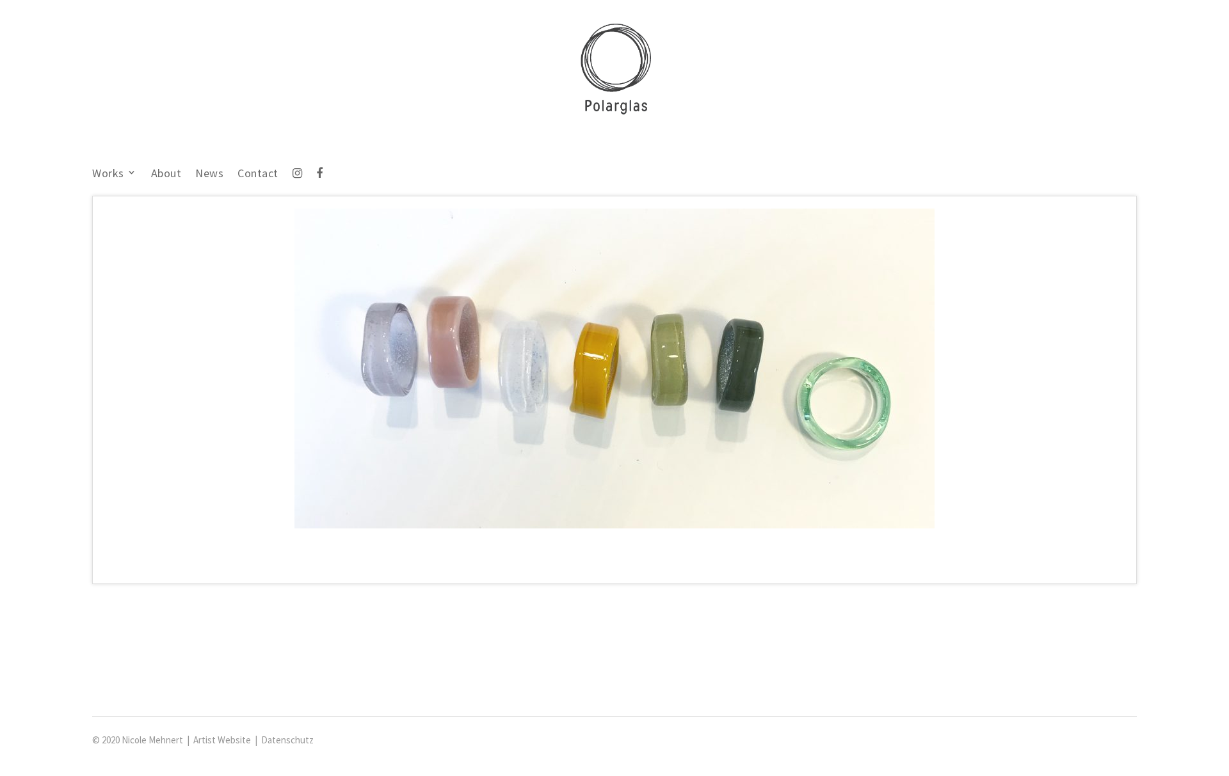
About (166, 174)
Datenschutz (287, 740)
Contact (257, 174)
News (209, 174)
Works (108, 174)
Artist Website (222, 740)
